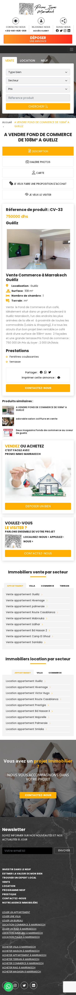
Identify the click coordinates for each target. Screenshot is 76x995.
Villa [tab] (32, 585)
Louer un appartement (16, 912)
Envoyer (64, 850)
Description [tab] (39, 151)
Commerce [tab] (47, 585)
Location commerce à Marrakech (23, 924)
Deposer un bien (38, 506)
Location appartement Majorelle (26, 717)
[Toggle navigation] (71, 49)
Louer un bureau (12, 920)
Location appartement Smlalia (25, 729)
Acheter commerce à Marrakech (23, 963)
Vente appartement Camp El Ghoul (28, 636)
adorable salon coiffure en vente (36, 418)
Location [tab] (27, 60)
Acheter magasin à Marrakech (21, 971)
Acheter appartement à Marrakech (24, 955)
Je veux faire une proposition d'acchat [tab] (40, 184)
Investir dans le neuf (16, 869)
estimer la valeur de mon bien (22, 873)
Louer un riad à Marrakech (19, 928)
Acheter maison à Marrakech (20, 950)
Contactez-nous (38, 388)
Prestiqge (9, 894)
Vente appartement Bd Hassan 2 (26, 630)
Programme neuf (13, 890)
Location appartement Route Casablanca (32, 699)
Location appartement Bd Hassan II (28, 711)
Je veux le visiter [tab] (39, 195)
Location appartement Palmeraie (27, 723)
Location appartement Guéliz (24, 681)
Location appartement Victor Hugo (28, 693)
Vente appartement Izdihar (23, 624)
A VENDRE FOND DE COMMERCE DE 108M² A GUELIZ (41, 409)
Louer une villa (11, 916)
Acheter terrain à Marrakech (20, 959)
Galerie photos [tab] (39, 162)
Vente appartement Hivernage (25, 600)
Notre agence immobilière (20, 902)
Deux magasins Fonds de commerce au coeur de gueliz (44, 432)
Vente (6, 881)
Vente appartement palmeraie (25, 606)
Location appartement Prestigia (26, 705)
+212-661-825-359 (15, 30)
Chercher (36, 106)
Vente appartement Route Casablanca (30, 612)
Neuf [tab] (44, 60)
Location (8, 886)
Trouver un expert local (19, 877)
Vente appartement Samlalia (24, 642)
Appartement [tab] (15, 585)
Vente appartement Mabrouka (25, 618)
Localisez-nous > (36, 537)
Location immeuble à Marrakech (22, 933)
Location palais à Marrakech (21, 937)
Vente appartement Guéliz (22, 594)
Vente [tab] (9, 60)
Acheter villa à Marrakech (19, 946)
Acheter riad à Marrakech (18, 967)
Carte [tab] (39, 173)
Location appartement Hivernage (27, 687)
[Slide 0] (38, 264)
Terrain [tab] (64, 585)
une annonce (38, 39)
